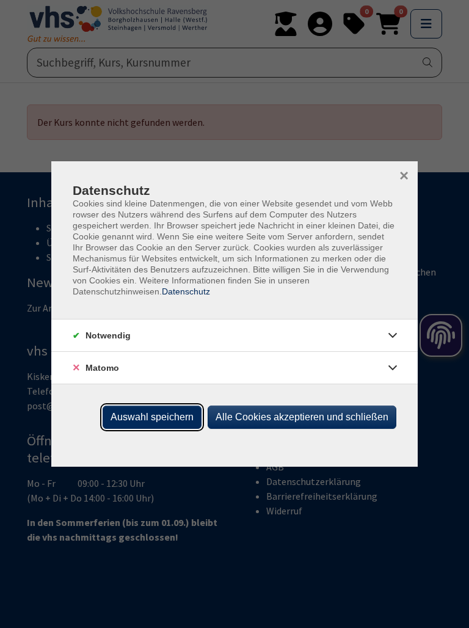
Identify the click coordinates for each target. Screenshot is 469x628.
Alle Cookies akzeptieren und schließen (302, 417)
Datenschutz (186, 291)
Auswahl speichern (152, 417)
